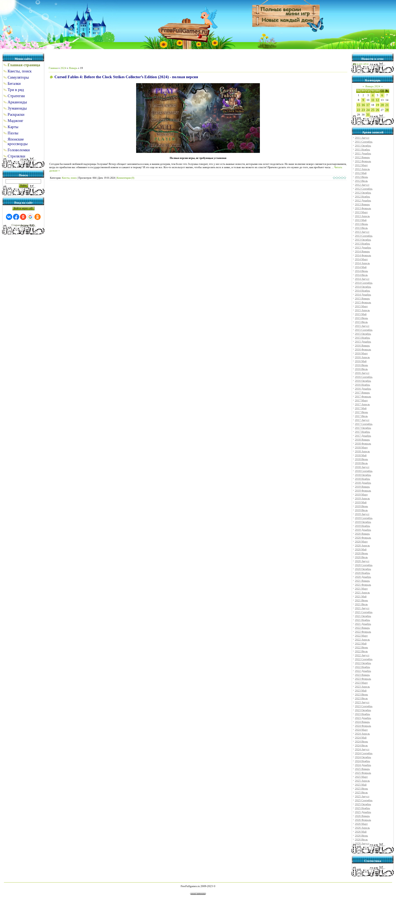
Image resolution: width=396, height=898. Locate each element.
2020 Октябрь (363, 569)
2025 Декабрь (363, 812)
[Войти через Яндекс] (23, 217)
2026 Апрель (362, 827)
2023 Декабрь (363, 718)
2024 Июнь (361, 741)
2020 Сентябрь (363, 565)
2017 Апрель (362, 404)
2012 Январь (362, 157)
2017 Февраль (363, 396)
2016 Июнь (361, 365)
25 (372, 110)
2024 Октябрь (363, 757)
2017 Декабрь (363, 435)
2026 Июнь (361, 835)
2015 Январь (362, 298)
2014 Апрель (362, 263)
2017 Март (361, 400)
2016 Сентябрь (363, 376)
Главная (53, 68)
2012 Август (362, 184)
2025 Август (362, 796)
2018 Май (361, 455)
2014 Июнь (361, 271)
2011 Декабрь (363, 153)
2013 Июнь (361, 224)
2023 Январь (362, 674)
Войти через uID (23, 208)
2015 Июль (361, 322)
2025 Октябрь (363, 804)
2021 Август (362, 608)
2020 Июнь (361, 553)
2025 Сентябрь (363, 800)
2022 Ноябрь (362, 667)
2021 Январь (362, 580)
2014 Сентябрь (363, 282)
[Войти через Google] (30, 217)
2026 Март (361, 823)
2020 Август (362, 561)
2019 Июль (361, 510)
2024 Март (361, 729)
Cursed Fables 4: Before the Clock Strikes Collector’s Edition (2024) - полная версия (126, 77)
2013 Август (362, 231)
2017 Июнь (361, 412)
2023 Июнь (361, 694)
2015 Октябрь (363, 333)
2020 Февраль (363, 537)
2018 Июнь (361, 459)
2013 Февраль (363, 208)
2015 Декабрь (363, 341)
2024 (63, 68)
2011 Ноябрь (362, 149)
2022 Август (362, 655)
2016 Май (361, 361)
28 (387, 110)
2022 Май (361, 643)
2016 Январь (362, 345)
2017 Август (362, 420)
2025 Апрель (362, 780)
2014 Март (361, 259)
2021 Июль (361, 604)
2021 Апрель (362, 592)
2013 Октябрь (363, 239)
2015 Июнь (361, 318)
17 (368, 105)
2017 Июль (361, 416)
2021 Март (361, 588)
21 (387, 105)
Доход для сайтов (361, 64)
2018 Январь (362, 439)
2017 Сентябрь (363, 423)
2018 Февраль (363, 443)
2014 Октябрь (363, 286)
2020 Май (361, 549)
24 (368, 110)
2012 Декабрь (363, 200)
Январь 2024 (372, 86)
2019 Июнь (361, 506)
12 (377, 100)
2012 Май (361, 173)
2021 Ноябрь (362, 620)
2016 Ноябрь (362, 384)
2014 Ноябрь (362, 290)
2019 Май (361, 502)
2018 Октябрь (363, 474)
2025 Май (361, 784)
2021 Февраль (363, 584)
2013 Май (361, 220)
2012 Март (361, 165)
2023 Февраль (363, 678)
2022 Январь (362, 627)
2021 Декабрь (363, 623)
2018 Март (361, 447)
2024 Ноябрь (362, 761)
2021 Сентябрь (363, 612)
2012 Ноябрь (362, 196)
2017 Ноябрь (362, 431)
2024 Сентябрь (363, 753)
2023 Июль (361, 698)
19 (377, 105)
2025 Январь (362, 768)
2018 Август (362, 467)
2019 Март (361, 494)
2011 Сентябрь (363, 141)
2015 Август (362, 325)
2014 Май (361, 267)
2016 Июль (361, 369)
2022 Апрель (362, 639)
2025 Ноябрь (362, 808)
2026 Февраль (363, 819)
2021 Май (361, 596)
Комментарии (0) (125, 177)
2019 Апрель (362, 498)
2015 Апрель (362, 310)
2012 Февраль (363, 161)
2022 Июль (361, 651)
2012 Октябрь (363, 192)
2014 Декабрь (363, 294)
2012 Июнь (361, 176)
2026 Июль (361, 839)
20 (382, 105)
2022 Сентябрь (363, 659)
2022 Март (361, 635)
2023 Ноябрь (362, 714)
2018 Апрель (362, 451)
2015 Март (361, 306)
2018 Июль (361, 463)
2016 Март (361, 353)
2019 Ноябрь (362, 525)
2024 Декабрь (363, 765)
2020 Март (361, 541)
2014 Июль (361, 274)
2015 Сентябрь (363, 329)
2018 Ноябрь (362, 478)
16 (363, 105)
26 (377, 110)
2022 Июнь (361, 647)
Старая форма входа (23, 225)
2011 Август (362, 137)
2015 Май (361, 314)
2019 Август (362, 514)
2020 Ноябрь (362, 572)
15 (358, 105)
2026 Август (362, 843)
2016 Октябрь (363, 380)
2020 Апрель (362, 545)
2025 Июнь (361, 788)
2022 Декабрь (363, 670)
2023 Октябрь (363, 710)
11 (372, 100)
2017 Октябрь (363, 427)
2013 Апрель (362, 216)
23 (363, 110)
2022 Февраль (363, 631)
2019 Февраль (363, 490)
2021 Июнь (361, 600)
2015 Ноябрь (362, 337)
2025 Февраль (363, 772)
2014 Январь (362, 251)
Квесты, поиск (69, 177)
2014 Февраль (363, 255)
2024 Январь (362, 721)
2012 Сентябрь (363, 188)
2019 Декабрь (363, 529)
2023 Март (361, 682)
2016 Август (362, 373)
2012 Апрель (362, 169)
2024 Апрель (362, 733)
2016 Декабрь (363, 388)
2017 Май (361, 408)
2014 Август (362, 278)
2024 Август (362, 749)
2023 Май (361, 690)
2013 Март (361, 212)
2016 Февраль (363, 349)
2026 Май (361, 831)
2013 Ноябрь (362, 243)
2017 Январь (362, 392)
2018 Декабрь (363, 482)
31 (368, 114)
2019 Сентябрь (363, 518)
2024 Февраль (363, 725)
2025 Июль (361, 792)
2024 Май (361, 737)
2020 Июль (361, 557)
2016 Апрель (362, 357)
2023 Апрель (362, 686)
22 (358, 110)
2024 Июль (361, 745)
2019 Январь (362, 486)
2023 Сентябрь (363, 706)
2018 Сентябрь (363, 471)
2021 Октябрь (363, 616)
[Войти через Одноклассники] (37, 217)
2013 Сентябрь (363, 235)
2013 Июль (361, 227)
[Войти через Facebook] (16, 217)
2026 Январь (362, 816)
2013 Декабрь (363, 247)
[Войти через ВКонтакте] (9, 217)
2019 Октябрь (363, 521)
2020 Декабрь (363, 576)
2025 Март (361, 776)
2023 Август (362, 702)
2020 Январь (362, 533)
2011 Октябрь (363, 145)
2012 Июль (361, 180)
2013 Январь (362, 204)
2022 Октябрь (363, 663)
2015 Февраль (363, 302)
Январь (73, 68)
